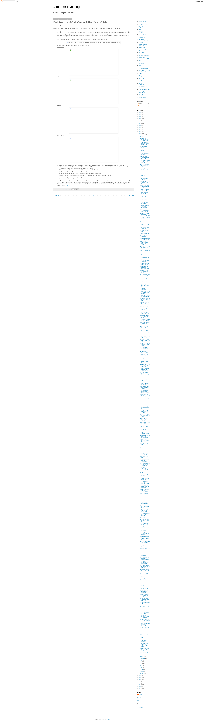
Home (94, 195)
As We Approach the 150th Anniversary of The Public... (145, 332)
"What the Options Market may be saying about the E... (145, 482)
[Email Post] (70, 189)
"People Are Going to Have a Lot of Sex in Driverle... (145, 174)
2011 (140, 681)
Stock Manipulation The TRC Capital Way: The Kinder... (145, 365)
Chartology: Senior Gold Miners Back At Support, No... (145, 395)
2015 (140, 133)
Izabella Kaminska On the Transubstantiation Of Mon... (144, 538)
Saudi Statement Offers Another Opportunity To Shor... (145, 276)
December (142, 134)
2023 (140, 118)
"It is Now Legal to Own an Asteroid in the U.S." (145, 182)
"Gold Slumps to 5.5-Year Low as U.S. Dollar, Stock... (144, 419)
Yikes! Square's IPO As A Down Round (145, 653)
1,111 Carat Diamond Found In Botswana (144, 264)
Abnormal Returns (142, 21)
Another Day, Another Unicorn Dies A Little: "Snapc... (145, 571)
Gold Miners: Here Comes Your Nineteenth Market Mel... (144, 284)
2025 (140, 114)
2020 (140, 123)
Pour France (142, 517)
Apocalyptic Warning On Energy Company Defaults (145, 165)
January (142, 673)
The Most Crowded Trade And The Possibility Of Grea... (145, 432)
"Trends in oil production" (143, 289)
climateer (140, 695)
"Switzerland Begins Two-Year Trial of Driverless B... (144, 194)
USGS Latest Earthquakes (144, 89)
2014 (140, 675)
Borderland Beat (142, 36)
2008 (140, 686)
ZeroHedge (141, 94)
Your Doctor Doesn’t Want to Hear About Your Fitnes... (144, 198)
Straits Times (141, 78)
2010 (140, 683)
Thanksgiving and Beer (145, 233)
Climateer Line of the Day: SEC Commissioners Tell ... (145, 374)
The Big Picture (142, 80)
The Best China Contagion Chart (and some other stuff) (144, 360)
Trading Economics (143, 86)
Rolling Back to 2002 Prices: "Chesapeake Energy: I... (145, 415)
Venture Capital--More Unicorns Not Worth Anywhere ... (144, 387)
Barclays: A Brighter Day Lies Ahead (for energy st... (145, 543)
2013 (140, 677)
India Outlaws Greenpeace (143, 632)
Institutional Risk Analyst (144, 55)
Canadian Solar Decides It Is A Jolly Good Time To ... (144, 440)
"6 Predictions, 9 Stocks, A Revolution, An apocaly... (145, 575)
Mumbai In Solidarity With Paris (144, 498)
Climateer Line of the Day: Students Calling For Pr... (144, 460)
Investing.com (142, 57)
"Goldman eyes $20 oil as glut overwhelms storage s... (145, 292)
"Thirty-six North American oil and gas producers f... (145, 336)
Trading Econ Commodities (141, 84)
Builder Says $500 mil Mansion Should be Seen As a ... (144, 533)
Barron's (140, 29)
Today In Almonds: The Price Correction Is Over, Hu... (145, 153)
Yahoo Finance (142, 92)
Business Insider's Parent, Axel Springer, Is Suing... (144, 256)
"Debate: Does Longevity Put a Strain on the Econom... (144, 243)
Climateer (141, 707)
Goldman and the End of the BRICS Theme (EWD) (145, 620)
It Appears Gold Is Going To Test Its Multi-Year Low (144, 453)
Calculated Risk (142, 37)
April (141, 667)
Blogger (108, 719)
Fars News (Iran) (142, 49)
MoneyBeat (141, 67)
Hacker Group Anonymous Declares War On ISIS (144, 469)
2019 (140, 125)
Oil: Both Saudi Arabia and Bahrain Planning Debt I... (144, 490)
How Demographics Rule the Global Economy (144, 178)
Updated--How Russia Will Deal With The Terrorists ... (144, 506)
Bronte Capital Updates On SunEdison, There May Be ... (145, 424)
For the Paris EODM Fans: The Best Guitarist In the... (144, 510)
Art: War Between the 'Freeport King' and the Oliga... (144, 304)
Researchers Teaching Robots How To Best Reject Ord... (145, 219)
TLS (139, 81)
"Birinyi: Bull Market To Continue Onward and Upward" (144, 608)
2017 (140, 129)
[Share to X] (75, 189)
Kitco (140, 60)
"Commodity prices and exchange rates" (145, 190)
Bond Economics (142, 34)
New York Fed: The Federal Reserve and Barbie (145, 444)
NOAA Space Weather (143, 68)
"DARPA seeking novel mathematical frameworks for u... (145, 252)
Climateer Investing (66, 6)
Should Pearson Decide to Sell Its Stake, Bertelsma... (145, 247)
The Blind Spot (142, 95)
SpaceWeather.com (143, 97)
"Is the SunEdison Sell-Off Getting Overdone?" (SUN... (145, 558)
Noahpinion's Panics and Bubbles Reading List (144, 640)
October (142, 656)
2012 (140, 679)
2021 (140, 122)
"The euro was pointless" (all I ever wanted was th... (144, 562)
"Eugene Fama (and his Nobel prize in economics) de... (145, 591)
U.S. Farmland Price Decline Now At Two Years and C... (145, 280)
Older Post (131, 195)
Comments (141, 106)
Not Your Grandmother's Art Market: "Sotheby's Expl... (145, 604)
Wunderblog (141, 91)
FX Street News (142, 47)
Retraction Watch (142, 71)
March (141, 669)
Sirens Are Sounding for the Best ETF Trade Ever (145, 520)
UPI (139, 87)
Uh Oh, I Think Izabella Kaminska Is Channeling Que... (145, 495)
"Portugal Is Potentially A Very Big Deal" (145, 580)
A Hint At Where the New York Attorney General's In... (144, 486)
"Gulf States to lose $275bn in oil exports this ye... (145, 584)
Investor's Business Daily (144, 58)
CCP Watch (141, 39)
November (142, 136)
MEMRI (140, 65)
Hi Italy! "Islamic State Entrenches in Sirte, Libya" (144, 186)
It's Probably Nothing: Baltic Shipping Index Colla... (145, 340)
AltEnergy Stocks (142, 23)
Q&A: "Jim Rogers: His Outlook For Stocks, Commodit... (144, 529)
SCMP (140, 75)
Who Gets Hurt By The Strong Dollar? (144, 403)
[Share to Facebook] (77, 189)
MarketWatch (141, 63)
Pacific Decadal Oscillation (144, 70)
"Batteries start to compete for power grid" (144, 379)
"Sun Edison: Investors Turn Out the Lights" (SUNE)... (145, 474)
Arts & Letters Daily (143, 24)
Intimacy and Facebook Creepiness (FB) (145, 588)
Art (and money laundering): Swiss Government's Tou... (145, 139)
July (141, 661)
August (141, 660)
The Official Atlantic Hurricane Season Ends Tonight (144, 143)
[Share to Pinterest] (78, 189)
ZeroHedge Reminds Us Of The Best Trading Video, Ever (145, 312)
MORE (68, 185)
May (141, 665)
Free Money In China (144, 578)
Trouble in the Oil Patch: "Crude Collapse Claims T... (145, 161)
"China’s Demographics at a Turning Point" (145, 296)
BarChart (140, 27)
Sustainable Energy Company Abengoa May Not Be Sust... (144, 227)
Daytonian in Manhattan (144, 40)
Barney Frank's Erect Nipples (144, 546)
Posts (140, 103)
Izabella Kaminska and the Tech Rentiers (145, 239)
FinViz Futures (142, 52)
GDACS (140, 54)
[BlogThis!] (74, 189)
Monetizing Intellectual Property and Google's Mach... (145, 206)
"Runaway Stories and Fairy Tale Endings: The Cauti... (144, 449)
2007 (140, 688)
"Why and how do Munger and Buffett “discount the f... (144, 260)
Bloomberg (141, 32)
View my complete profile (139, 699)
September (142, 658)
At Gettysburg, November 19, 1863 (145, 352)
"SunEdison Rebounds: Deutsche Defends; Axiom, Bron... (145, 383)
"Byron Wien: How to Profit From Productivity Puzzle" (145, 214)
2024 (140, 116)
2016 (140, 131)
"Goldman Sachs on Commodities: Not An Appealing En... (145, 356)
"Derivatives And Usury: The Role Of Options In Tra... (145, 550)
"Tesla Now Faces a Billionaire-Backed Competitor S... (144, 616)
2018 (140, 127)
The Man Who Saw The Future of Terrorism (145, 320)
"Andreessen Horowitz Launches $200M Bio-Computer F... (144, 400)
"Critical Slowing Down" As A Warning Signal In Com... (145, 308)
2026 (140, 112)
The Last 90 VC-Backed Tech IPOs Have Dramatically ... (145, 202)
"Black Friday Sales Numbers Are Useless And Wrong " (145, 223)
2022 (140, 120)
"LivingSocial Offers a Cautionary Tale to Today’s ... (144, 316)
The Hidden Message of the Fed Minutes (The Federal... (145, 299)
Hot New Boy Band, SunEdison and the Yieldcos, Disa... (144, 599)
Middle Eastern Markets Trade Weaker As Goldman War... (145, 502)
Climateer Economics (143, 706)
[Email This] (72, 189)
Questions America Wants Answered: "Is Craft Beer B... (145, 411)
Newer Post (56, 195)
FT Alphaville (141, 45)
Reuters (140, 73)
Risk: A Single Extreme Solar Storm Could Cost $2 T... (145, 649)
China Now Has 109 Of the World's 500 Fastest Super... (145, 464)
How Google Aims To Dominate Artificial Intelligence (144, 612)
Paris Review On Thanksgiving (143, 236)
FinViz (140, 50)
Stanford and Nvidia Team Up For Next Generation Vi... (144, 328)
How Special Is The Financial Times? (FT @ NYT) (145, 271)
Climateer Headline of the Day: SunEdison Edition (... (145, 566)
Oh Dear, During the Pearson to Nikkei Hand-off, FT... (144, 157)
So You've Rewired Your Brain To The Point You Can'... (144, 170)
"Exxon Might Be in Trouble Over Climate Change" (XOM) (144, 645)
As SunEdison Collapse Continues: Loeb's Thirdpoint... (145, 428)
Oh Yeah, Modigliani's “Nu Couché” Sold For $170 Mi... (144, 595)
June (141, 663)
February (142, 671)
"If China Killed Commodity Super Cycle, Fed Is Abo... (144, 210)
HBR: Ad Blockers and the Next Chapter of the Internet (144, 629)
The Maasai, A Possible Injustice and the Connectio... (145, 514)
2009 (140, 684)
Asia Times (141, 26)
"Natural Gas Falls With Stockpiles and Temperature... (145, 323)
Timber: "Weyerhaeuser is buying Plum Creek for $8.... (145, 624)
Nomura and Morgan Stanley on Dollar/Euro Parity (144, 267)
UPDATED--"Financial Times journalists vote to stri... (144, 348)
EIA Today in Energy (143, 44)
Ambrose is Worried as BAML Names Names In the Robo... (145, 436)
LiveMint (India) (142, 62)
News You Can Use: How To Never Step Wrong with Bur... (144, 525)
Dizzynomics (141, 42)
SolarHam (141, 76)
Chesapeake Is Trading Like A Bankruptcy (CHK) (145, 344)
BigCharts (141, 31)
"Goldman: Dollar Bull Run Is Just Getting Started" (144, 636)
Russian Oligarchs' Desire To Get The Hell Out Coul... (144, 478)
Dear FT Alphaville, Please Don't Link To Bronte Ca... (145, 554)
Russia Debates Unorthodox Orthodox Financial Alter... (144, 148)
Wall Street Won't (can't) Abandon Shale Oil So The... (145, 407)
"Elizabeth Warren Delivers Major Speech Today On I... (145, 391)
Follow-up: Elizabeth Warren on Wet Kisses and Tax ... (144, 369)
